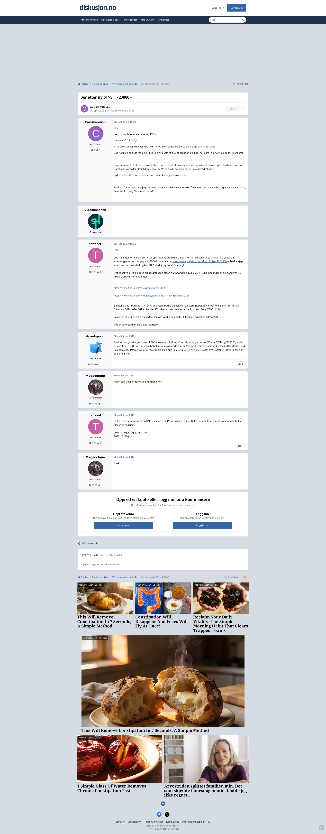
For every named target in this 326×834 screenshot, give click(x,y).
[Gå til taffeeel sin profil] (95, 255)
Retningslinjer (130, 19)
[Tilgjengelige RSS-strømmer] (244, 577)
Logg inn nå (202, 525)
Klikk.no (176, 825)
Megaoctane (95, 375)
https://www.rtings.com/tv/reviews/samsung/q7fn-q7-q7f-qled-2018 (151, 295)
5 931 (93, 364)
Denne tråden (230, 19)
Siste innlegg (91, 19)
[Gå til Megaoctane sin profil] (95, 387)
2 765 (94, 403)
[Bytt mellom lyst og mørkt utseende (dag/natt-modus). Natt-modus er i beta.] (209, 821)
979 (94, 272)
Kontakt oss (172, 821)
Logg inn (217, 7)
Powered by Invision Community (163, 829)
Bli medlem (237, 8)
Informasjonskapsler (193, 821)
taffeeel (95, 244)
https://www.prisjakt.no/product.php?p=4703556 (200, 261)
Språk (119, 821)
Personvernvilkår (153, 821)
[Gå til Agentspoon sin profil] (95, 347)
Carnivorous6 (102, 106)
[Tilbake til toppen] (163, 804)
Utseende (133, 821)
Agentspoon (95, 336)
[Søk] (243, 20)
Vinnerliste (163, 19)
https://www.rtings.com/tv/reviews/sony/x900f (139, 287)
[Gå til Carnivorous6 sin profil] (84, 109)
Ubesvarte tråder (110, 19)
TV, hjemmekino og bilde (120, 110)
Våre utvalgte (147, 19)
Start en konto (123, 525)
